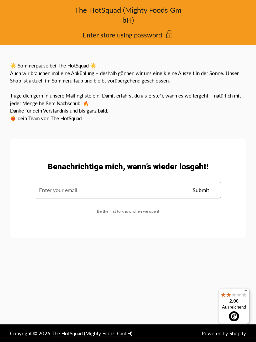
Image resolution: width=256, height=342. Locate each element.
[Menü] (245, 292)
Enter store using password (122, 34)
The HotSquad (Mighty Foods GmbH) (92, 333)
